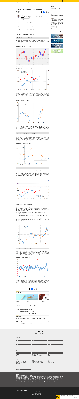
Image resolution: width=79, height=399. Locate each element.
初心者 (49, 344)
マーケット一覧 (34, 345)
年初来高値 (43, 318)
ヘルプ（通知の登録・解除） (53, 395)
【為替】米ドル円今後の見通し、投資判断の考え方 (23, 360)
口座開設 (55, 1)
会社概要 (44, 395)
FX (17, 22)
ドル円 (27, 22)
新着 (17, 340)
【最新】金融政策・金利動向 (20, 356)
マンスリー (61, 8)
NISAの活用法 (18, 355)
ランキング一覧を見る (56, 31)
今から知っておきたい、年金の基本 (37, 355)
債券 (48, 359)
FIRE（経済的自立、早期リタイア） (37, 359)
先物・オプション (50, 361)
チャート (21, 318)
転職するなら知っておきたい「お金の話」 (38, 362)
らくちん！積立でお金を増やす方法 (21, 361)
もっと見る (22, 19)
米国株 (49, 355)
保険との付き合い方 (35, 360)
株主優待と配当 (18, 363)
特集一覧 (17, 354)
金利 (30, 22)
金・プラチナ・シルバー (51, 362)
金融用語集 (18, 369)
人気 (33, 340)
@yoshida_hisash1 (26, 17)
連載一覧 (17, 345)
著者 (49, 340)
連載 (17, 344)
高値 (39, 318)
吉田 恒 (22, 15)
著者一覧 (49, 341)
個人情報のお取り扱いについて (36, 394)
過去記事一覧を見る (32, 313)
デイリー (53, 8)
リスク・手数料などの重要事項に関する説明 (55, 382)
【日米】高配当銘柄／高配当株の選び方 (22, 362)
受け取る (75, 397)
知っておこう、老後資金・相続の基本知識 (38, 356)
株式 (48, 354)
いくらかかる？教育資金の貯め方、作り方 (38, 361)
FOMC (33, 318)
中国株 (49, 356)
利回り (17, 318)
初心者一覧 (49, 345)
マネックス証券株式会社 (38, 395)
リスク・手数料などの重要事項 (36, 393)
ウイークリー (57, 8)
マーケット (34, 344)
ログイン (59, 1)
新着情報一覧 (18, 341)
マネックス (21, 22)
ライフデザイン (35, 352)
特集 (17, 352)
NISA (49, 363)
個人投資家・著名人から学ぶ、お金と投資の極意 (23, 364)
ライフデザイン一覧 (35, 354)
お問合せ (47, 395)
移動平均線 (26, 318)
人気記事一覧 (34, 341)
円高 (36, 318)
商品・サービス (51, 352)
